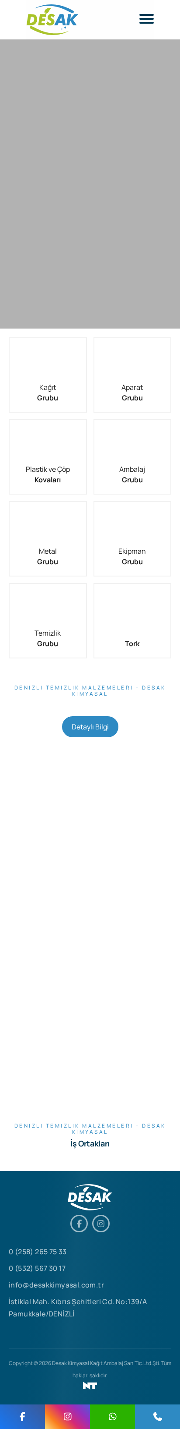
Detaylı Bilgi (90, 727)
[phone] (157, 1416)
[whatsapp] (112, 1416)
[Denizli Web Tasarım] (90, 1386)
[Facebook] (79, 1223)
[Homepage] (90, 1197)
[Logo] (52, 19)
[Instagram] (101, 1223)
